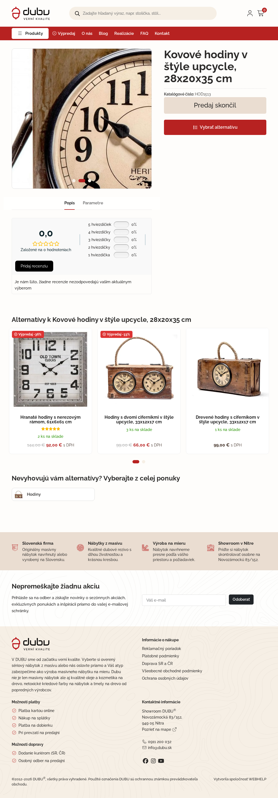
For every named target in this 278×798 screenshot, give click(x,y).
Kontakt (162, 33)
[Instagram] (153, 761)
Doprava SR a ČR (157, 663)
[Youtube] (161, 761)
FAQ (144, 33)
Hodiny (34, 494)
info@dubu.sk (160, 747)
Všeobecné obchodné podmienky (172, 671)
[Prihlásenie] (250, 13)
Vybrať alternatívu (219, 127)
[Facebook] (145, 761)
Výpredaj (66, 33)
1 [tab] (73, 180)
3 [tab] (88, 180)
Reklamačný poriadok (161, 648)
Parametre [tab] (93, 203)
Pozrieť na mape (156, 729)
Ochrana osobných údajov (165, 678)
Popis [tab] (69, 203)
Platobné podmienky (160, 656)
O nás (87, 33)
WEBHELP (257, 779)
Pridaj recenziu (34, 266)
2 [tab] (80, 180)
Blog (103, 33)
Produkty (34, 33)
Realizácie (124, 33)
